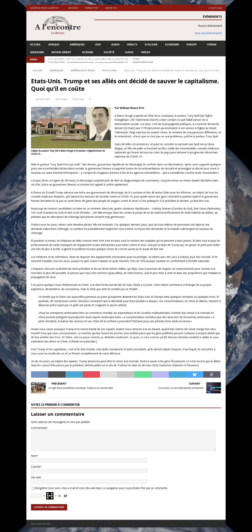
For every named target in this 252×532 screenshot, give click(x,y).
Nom (34, 455)
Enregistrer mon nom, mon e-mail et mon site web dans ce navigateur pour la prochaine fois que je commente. (101, 488)
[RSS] (222, 59)
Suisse (129, 52)
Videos (145, 52)
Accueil (35, 44)
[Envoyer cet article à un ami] (108, 374)
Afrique (53, 44)
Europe (192, 44)
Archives (73, 7)
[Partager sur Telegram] (177, 374)
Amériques (77, 44)
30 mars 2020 (43, 99)
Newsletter (91, 7)
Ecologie (151, 44)
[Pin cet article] (91, 374)
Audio (115, 44)
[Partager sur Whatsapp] (142, 374)
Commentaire (39, 428)
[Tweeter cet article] (56, 374)
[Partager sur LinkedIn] (74, 374)
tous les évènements (208, 33)
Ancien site (111, 7)
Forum (211, 44)
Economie (172, 44)
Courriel (35, 466)
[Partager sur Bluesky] (194, 374)
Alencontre (61, 99)
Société (109, 52)
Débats (132, 44)
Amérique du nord (83, 70)
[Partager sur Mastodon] (160, 374)
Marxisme (37, 52)
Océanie (87, 52)
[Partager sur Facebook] (39, 374)
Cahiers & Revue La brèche (44, 7)
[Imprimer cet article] (125, 374)
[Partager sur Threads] (211, 374)
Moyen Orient (61, 52)
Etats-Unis (78, 99)
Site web (36, 477)
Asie (98, 44)
